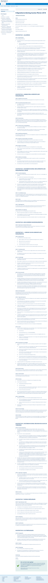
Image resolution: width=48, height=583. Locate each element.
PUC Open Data (27, 578)
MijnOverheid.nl (38, 576)
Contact (3, 577)
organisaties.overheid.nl (24, 566)
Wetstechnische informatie (4, 9)
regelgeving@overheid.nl (24, 568)
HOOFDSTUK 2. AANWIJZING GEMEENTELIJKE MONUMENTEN (6, 19)
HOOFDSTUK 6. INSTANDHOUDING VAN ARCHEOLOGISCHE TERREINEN (6, 29)
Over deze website (4, 576)
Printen (44, 9)
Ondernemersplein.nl (39, 578)
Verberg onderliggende (1, 18)
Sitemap (15, 579)
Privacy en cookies (16, 577)
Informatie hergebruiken (17, 576)
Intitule (3, 15)
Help (3, 579)
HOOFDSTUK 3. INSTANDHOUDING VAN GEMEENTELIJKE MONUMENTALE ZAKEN (6, 21)
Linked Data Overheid (28, 577)
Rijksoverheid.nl (38, 577)
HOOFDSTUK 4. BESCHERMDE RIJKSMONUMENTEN (5, 25)
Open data (26, 576)
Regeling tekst (3, 11)
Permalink (39, 9)
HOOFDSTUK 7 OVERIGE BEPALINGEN (6, 31)
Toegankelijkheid (16, 578)
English (3, 578)
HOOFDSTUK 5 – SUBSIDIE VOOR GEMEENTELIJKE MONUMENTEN (6, 27)
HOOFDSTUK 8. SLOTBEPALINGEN (6, 32)
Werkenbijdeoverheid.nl (39, 579)
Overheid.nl (3, 4)
